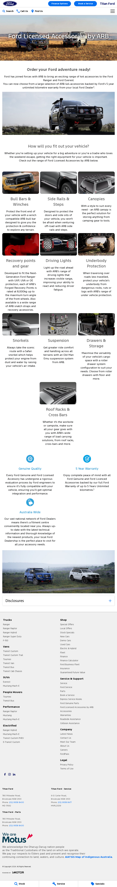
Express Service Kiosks (71, 699)
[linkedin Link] (14, 774)
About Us (64, 745)
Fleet (62, 652)
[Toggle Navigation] (112, 11)
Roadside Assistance (70, 719)
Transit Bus (8, 667)
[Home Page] (10, 3)
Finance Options (59, 3)
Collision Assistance (70, 723)
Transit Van (8, 663)
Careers (64, 749)
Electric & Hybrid (68, 648)
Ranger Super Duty (12, 636)
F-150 (5, 640)
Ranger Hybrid (10, 632)
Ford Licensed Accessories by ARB (77, 707)
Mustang (7, 715)
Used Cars (65, 644)
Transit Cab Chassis (12, 671)
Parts (62, 691)
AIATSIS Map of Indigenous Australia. (89, 857)
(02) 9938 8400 (16, 802)
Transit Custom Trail (13, 655)
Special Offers (67, 624)
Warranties (65, 715)
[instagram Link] (9, 774)
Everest (6, 681)
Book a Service (85, 3)
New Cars (64, 636)
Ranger (6, 624)
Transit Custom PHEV (13, 738)
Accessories (66, 711)
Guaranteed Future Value (72, 672)
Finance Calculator (69, 660)
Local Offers (66, 628)
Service (63, 683)
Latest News (66, 734)
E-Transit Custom (11, 742)
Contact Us (65, 738)
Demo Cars (65, 640)
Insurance (65, 668)
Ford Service (66, 687)
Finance (64, 656)
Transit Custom (10, 651)
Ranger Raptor (10, 628)
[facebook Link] (5, 774)
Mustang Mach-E (11, 685)
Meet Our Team (68, 742)
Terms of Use (66, 768)
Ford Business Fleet (70, 664)
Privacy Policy (66, 764)
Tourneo (7, 659)
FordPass (64, 754)
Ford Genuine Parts (69, 703)
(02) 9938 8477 (65, 802)
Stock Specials (67, 632)
